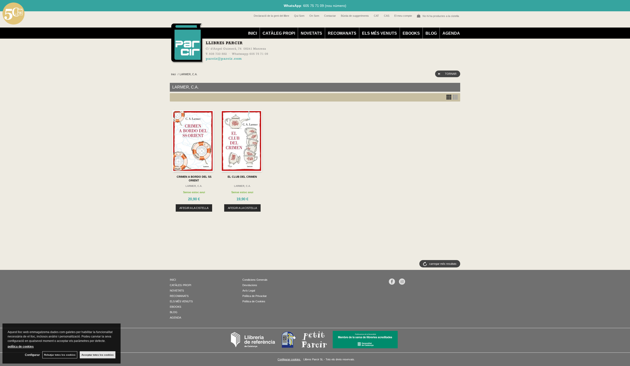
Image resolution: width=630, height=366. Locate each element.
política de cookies (21, 346)
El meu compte (403, 15)
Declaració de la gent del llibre (271, 15)
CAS (386, 15)
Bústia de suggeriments (355, 15)
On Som (314, 15)
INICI (252, 33)
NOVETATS (311, 33)
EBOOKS (411, 33)
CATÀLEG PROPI (279, 33)
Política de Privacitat (254, 295)
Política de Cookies (253, 301)
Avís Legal (248, 290)
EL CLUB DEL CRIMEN (242, 176)
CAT (376, 15)
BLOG (431, 33)
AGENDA (451, 33)
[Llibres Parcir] (291, 60)
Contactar (330, 15)
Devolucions (249, 285)
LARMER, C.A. (194, 186)
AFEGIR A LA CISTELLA (193, 207)
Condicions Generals (255, 279)
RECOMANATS (342, 33)
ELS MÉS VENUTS (379, 33)
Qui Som (299, 15)
